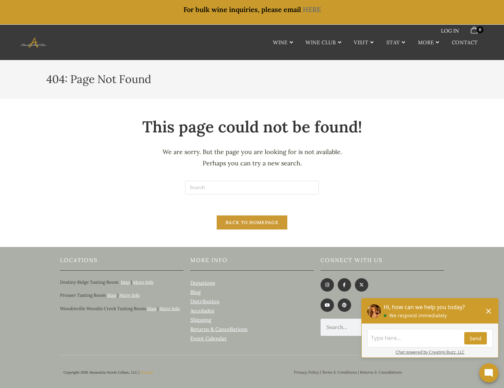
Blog (195, 292)
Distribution (204, 301)
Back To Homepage (252, 222)
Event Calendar (208, 338)
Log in (450, 30)
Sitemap (146, 372)
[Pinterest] (344, 305)
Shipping (200, 320)
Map (125, 282)
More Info (143, 282)
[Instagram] (327, 285)
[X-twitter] (361, 285)
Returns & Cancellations (219, 329)
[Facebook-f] (344, 285)
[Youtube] (327, 305)
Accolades (202, 310)
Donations (202, 283)
